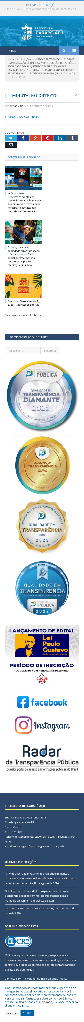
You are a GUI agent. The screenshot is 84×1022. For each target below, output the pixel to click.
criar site (29, 955)
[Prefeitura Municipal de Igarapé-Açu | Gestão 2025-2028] (42, 32)
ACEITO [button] (27, 1013)
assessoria (31, 960)
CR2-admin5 (16, 106)
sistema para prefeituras (53, 955)
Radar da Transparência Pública (48, 978)
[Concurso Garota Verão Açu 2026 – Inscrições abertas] (23, 286)
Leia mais (46, 1002)
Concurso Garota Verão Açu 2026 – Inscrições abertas (24, 302)
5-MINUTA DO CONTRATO (22, 116)
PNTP (21, 978)
